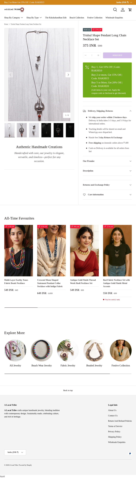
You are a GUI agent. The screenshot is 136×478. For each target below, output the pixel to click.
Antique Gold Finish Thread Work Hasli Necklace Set (83, 281)
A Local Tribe (13, 465)
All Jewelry (15, 365)
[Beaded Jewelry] (94, 350)
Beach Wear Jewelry (41, 365)
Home (6, 24)
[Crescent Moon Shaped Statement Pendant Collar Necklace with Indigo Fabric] (51, 250)
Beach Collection (77, 17)
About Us (112, 410)
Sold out (117, 55)
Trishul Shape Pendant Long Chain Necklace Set (26, 24)
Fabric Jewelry (68, 365)
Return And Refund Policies (120, 421)
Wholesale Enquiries (114, 17)
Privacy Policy (114, 431)
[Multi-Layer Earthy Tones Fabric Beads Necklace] (18, 250)
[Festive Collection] (121, 350)
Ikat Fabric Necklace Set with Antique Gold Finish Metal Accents (116, 283)
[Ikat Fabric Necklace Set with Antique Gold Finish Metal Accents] (117, 250)
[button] (130, 10)
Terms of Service (115, 426)
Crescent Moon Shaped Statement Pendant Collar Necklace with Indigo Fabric (50, 283)
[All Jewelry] (15, 350)
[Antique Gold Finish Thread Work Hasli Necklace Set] (84, 250)
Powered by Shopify (25, 465)
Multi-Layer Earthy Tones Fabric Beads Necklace (16, 281)
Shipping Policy (115, 437)
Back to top (68, 390)
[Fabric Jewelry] (68, 350)
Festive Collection (94, 17)
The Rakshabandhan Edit (55, 17)
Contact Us (113, 415)
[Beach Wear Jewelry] (41, 350)
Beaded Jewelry (94, 365)
